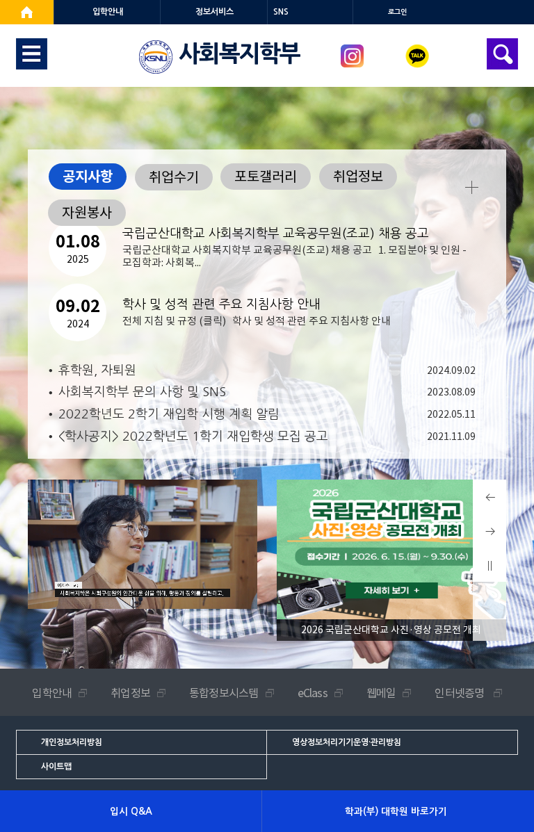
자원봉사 (87, 213)
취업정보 (358, 177)
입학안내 (107, 12)
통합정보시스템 (223, 693)
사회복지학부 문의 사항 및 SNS (142, 392)
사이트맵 (56, 766)
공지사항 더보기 (471, 187)
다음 (489, 547)
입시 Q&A (131, 811)
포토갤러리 (265, 177)
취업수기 (174, 177)
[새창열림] (27, 12)
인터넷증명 (460, 693)
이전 (489, 513)
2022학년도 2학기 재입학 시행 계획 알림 (169, 414)
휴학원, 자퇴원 (97, 370)
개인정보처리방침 (71, 742)
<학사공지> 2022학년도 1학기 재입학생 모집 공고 (193, 436)
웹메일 (381, 693)
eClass (312, 693)
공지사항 (88, 177)
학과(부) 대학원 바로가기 (396, 811)
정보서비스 (214, 12)
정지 (489, 581)
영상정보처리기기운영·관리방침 (346, 742)
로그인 (397, 12)
